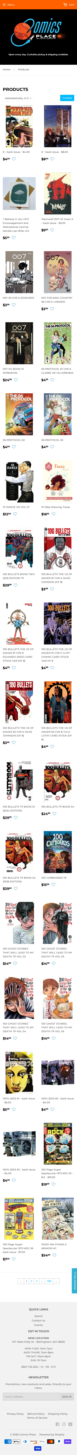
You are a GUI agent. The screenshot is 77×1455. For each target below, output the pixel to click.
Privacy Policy (15, 1413)
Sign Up (67, 1396)
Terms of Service (37, 1417)
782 (49, 1281)
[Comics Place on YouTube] (70, 1424)
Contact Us (38, 1320)
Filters (67, 98)
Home (6, 69)
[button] (14, 159)
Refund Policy (35, 1413)
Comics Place (27, 1434)
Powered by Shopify (51, 1434)
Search (38, 1316)
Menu (11, 4)
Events (38, 1324)
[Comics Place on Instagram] (64, 1424)
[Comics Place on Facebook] (57, 1424)
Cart (71, 4)
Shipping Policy (57, 1413)
